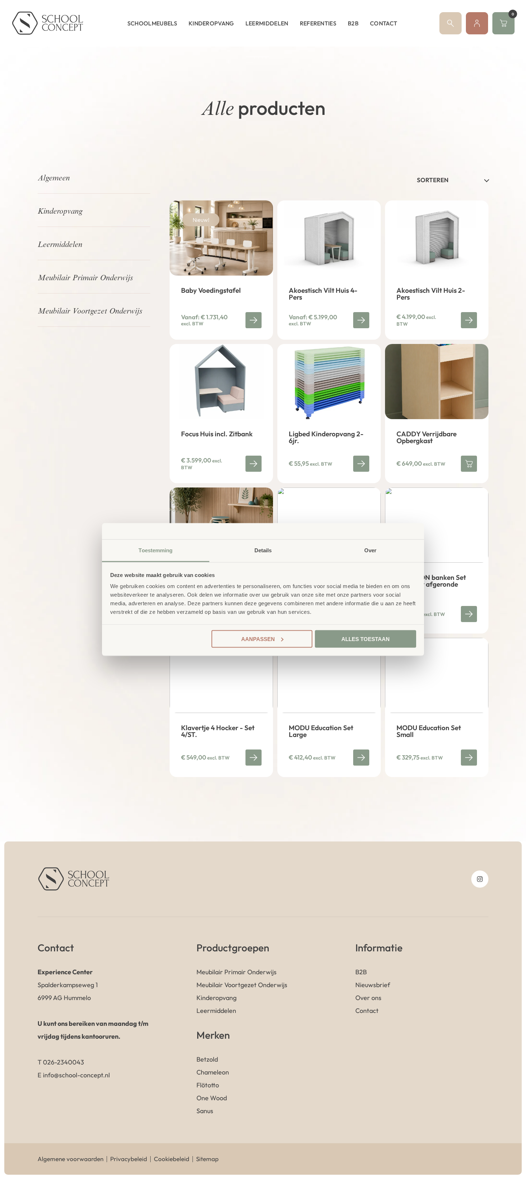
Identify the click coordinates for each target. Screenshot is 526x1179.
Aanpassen (258, 639)
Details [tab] (263, 550)
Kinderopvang (211, 23)
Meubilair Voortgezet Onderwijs (90, 312)
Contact (383, 23)
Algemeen (54, 179)
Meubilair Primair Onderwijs (85, 278)
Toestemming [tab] (155, 550)
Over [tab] (370, 550)
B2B (353, 23)
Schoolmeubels (152, 23)
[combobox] (452, 180)
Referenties (318, 23)
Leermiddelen (266, 23)
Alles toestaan (365, 639)
